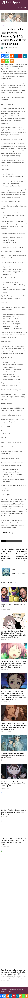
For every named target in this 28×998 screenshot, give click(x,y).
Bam (10, 991)
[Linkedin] (16, 56)
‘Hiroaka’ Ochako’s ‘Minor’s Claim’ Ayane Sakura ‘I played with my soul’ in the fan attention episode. (13, 784)
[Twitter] (7, 56)
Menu (24, 7)
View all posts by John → (18, 573)
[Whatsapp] (7, 61)
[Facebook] (3, 56)
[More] (12, 61)
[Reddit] (12, 56)
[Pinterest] (20, 56)
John (6, 47)
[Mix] (3, 61)
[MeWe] (25, 56)
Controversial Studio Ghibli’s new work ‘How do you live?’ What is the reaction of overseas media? (13, 756)
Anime (2, 26)
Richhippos (13, 989)
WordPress (4, 991)
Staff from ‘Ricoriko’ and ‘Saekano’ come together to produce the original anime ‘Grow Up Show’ (13, 812)
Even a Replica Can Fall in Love (14, 541)
